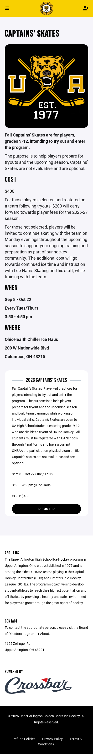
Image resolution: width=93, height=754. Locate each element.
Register (46, 509)
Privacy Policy (52, 739)
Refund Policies (24, 739)
